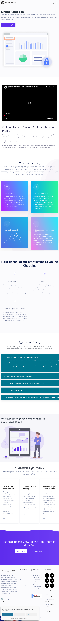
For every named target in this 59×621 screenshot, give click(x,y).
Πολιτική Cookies (14, 618)
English (3, 601)
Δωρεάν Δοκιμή (8, 25)
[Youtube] (52, 575)
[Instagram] (52, 580)
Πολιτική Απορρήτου (23, 618)
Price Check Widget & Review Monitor (49, 488)
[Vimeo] (52, 585)
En (53, 3)
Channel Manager (37, 584)
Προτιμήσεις (31, 615)
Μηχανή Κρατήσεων (38, 583)
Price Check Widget (38, 577)
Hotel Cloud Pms (37, 575)
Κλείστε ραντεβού (21, 551)
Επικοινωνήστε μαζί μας (36, 551)
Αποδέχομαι (7, 615)
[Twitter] (47, 585)
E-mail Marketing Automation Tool (8, 488)
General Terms (24, 582)
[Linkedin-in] (47, 580)
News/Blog (23, 585)
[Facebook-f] (47, 575)
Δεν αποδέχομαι (19, 615)
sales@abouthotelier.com (51, 597)
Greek (7, 601)
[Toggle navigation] (57, 3)
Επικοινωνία (23, 588)
